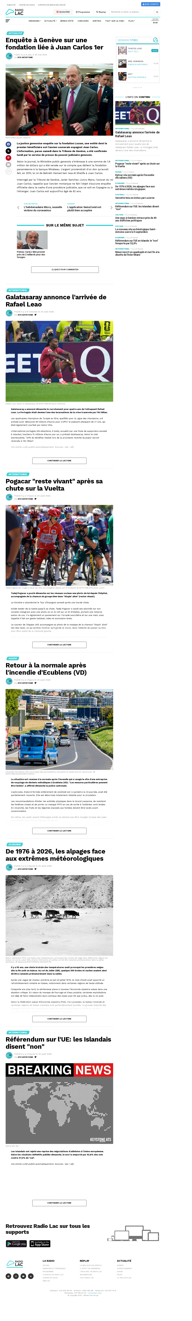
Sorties (97, 21)
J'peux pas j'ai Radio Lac (91, 1272)
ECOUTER (64, 12)
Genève (120, 1265)
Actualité (49, 21)
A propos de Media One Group (52, 5)
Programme (84, 12)
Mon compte (151, 4)
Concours (83, 21)
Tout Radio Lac (87, 1278)
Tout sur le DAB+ (114, 21)
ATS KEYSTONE (25, 57)
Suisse (120, 1272)
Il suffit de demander (90, 1268)
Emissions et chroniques (54, 1268)
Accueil (46, 1265)
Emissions (34, 21)
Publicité (11, 5)
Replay (102, 12)
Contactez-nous (27, 5)
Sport (119, 1275)
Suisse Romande (124, 1268)
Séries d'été (67, 21)
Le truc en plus (124, 1278)
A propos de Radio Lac (53, 1275)
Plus (131, 21)
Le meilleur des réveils (91, 1265)
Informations (86, 1275)
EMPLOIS (46, 1281)
